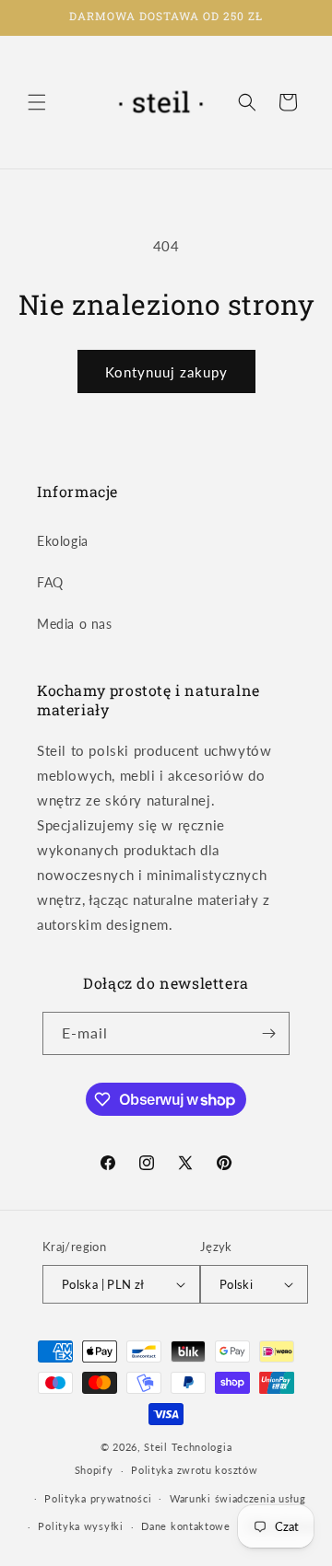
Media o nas (75, 624)
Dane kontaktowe (186, 1526)
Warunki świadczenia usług (238, 1498)
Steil (156, 1447)
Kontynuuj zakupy (166, 372)
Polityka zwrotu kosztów (194, 1470)
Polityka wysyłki (80, 1526)
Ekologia (63, 541)
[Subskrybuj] (268, 1033)
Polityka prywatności (97, 1498)
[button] (37, 102)
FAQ (50, 582)
